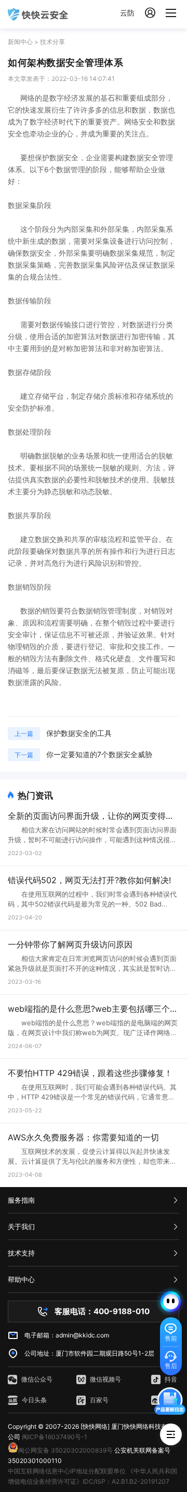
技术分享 (52, 42)
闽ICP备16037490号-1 (54, 1437)
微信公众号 (36, 1379)
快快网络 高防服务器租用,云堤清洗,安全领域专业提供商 (38, 14)
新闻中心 (20, 42)
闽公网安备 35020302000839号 (65, 1450)
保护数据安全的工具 (79, 733)
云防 (127, 12)
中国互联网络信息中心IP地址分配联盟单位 (67, 1471)
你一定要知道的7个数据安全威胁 (99, 754)
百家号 (99, 1400)
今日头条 (34, 1400)
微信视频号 (105, 1379)
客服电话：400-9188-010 (102, 1311)
